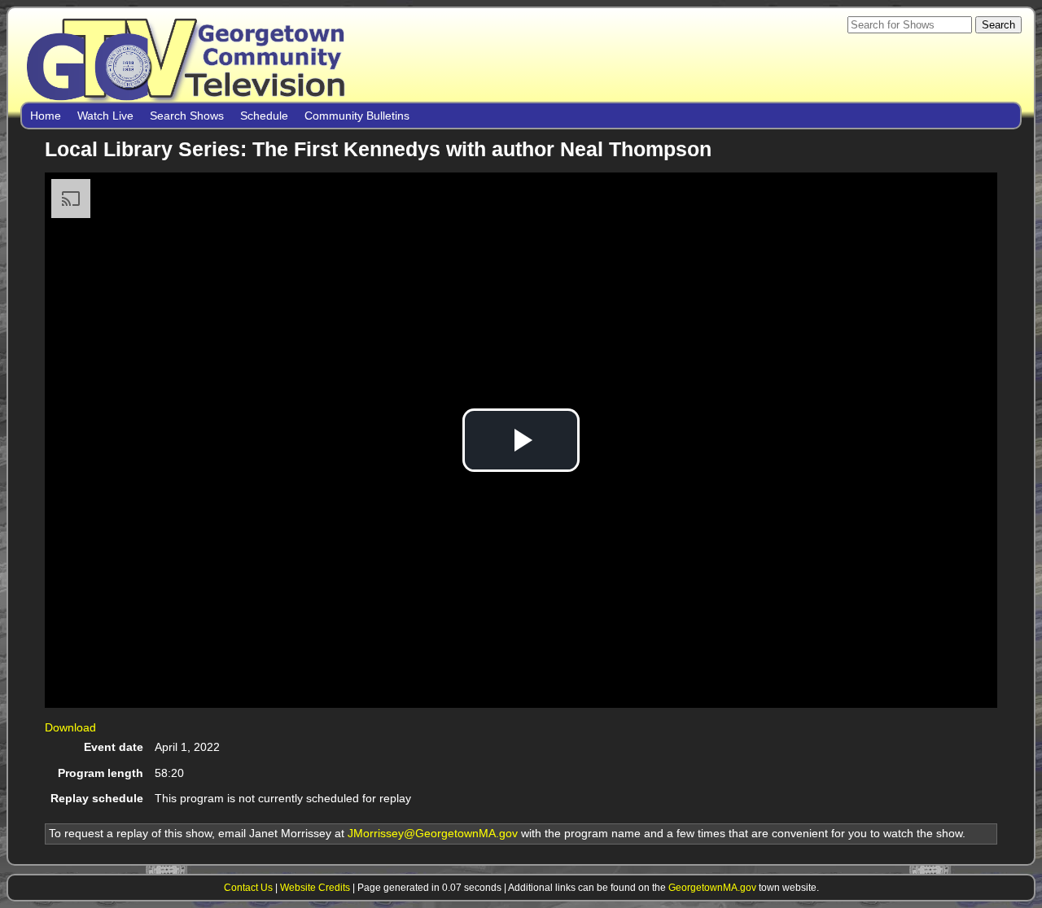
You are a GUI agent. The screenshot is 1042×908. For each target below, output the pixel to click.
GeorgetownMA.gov (712, 887)
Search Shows (187, 115)
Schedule (264, 115)
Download (70, 727)
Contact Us (248, 887)
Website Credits (315, 887)
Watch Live (105, 115)
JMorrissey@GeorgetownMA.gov (433, 833)
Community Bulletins (356, 115)
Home (45, 115)
